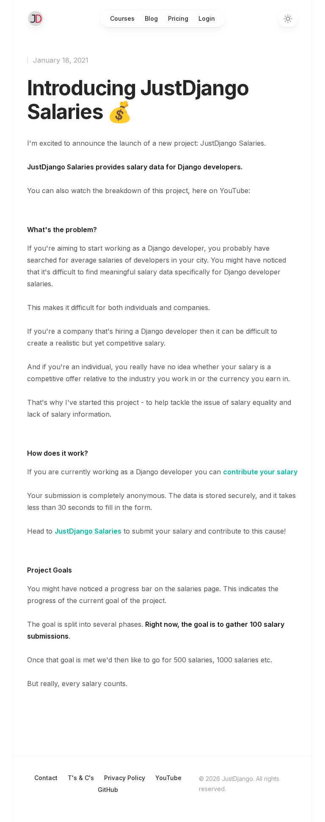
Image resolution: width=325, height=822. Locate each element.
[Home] (35, 18)
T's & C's (81, 777)
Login (206, 18)
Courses (122, 18)
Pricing (178, 18)
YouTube (168, 777)
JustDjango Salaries (88, 531)
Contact (46, 777)
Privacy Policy (124, 777)
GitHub (108, 789)
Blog (151, 18)
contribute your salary (260, 472)
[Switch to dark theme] (288, 18)
